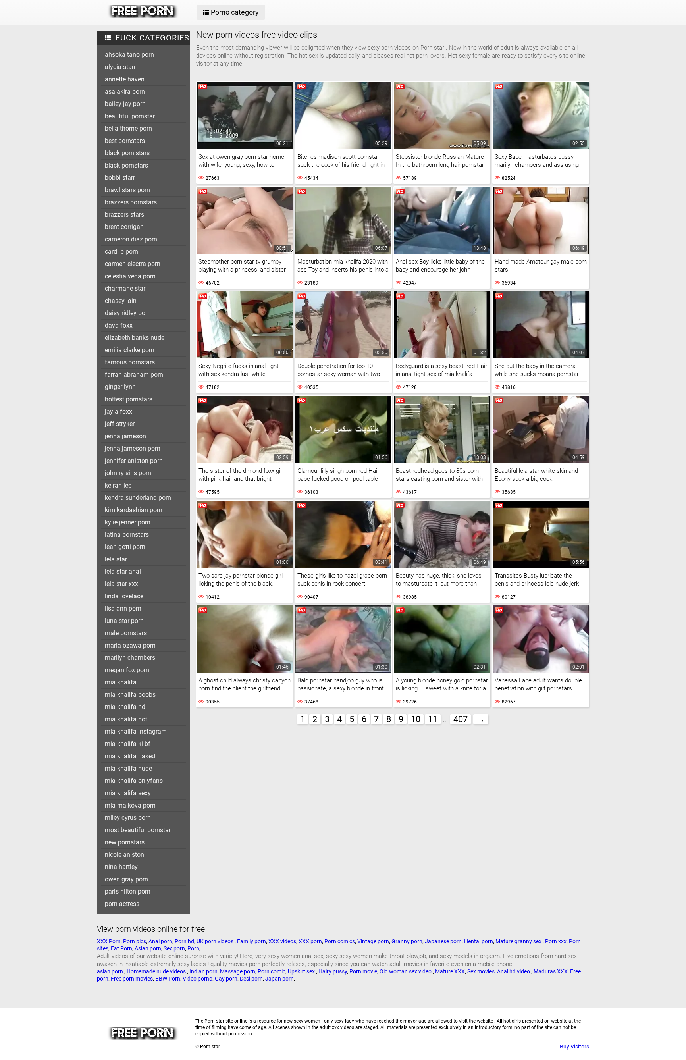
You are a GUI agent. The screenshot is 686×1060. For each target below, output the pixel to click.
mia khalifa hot (126, 719)
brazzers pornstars (131, 202)
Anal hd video (514, 971)
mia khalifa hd (125, 707)
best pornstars (125, 141)
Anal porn (160, 941)
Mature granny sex (519, 941)
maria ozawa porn (130, 645)
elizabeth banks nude (134, 337)
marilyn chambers (130, 657)
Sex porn (174, 948)
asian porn (110, 971)
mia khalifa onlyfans (134, 780)
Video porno (197, 978)
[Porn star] (143, 16)
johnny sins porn (128, 473)
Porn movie (363, 971)
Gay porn (226, 978)
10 (415, 719)
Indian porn (203, 971)
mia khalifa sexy (128, 793)
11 (432, 719)
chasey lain (121, 301)
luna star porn (124, 620)
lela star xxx (121, 584)
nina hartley (121, 867)
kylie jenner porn (127, 522)
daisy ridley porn (128, 313)
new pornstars (125, 842)
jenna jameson (125, 436)
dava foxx (119, 325)
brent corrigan (124, 227)
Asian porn (148, 948)
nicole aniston (124, 854)
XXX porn (310, 941)
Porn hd (184, 941)
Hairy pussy (332, 971)
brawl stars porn (127, 190)
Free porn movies (132, 978)
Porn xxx (556, 941)
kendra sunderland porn (138, 497)
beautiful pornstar (130, 116)
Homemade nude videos (157, 971)
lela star (116, 559)
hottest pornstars (128, 399)
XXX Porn (109, 941)
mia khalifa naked (130, 756)
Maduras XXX (551, 971)
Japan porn (279, 978)
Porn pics (134, 941)
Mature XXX (450, 971)
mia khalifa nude (128, 768)
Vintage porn (373, 941)
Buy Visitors (574, 1046)
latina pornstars (127, 534)
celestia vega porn (130, 276)
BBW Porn (167, 978)
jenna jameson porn (132, 448)
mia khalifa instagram (136, 731)
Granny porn (406, 941)
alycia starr (120, 67)
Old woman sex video (406, 971)
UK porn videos (216, 941)
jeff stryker (120, 424)
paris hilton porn (127, 891)
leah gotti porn (125, 547)
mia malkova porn (130, 805)
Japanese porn (443, 941)
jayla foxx (118, 411)
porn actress (122, 904)
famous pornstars (130, 362)
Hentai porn (478, 941)
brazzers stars (124, 214)
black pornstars (126, 165)
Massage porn (237, 971)
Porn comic (271, 971)
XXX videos (282, 941)
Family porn (251, 941)
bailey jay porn (125, 104)
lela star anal (123, 571)
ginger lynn (120, 387)
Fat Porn (121, 948)
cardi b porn (121, 251)
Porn (193, 948)
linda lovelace (124, 596)
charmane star (125, 288)
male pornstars (126, 633)
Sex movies (481, 971)
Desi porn (251, 978)
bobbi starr (120, 177)
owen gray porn (126, 879)
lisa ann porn (123, 608)
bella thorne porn (128, 128)
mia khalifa (121, 682)
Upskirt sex (302, 971)
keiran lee (118, 485)
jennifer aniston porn (134, 460)
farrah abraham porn (134, 374)
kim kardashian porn (133, 510)
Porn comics (339, 941)
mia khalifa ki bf (127, 744)
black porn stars (127, 153)
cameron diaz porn (131, 239)
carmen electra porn (132, 264)
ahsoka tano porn (129, 54)
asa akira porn (125, 91)
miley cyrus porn (128, 817)
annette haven (125, 79)
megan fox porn (127, 670)
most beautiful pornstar (138, 830)
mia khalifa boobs (130, 694)
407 (460, 719)
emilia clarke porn (129, 350)
